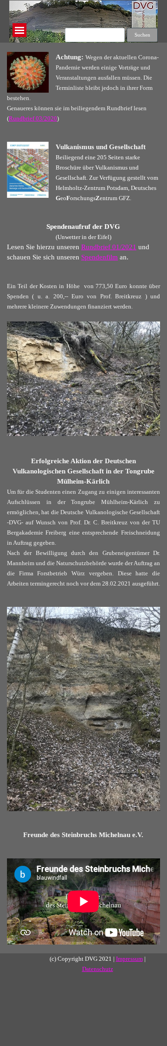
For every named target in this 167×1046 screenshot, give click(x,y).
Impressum (129, 958)
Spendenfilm (99, 257)
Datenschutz (97, 968)
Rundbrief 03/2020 (33, 118)
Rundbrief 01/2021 (108, 247)
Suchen (142, 35)
